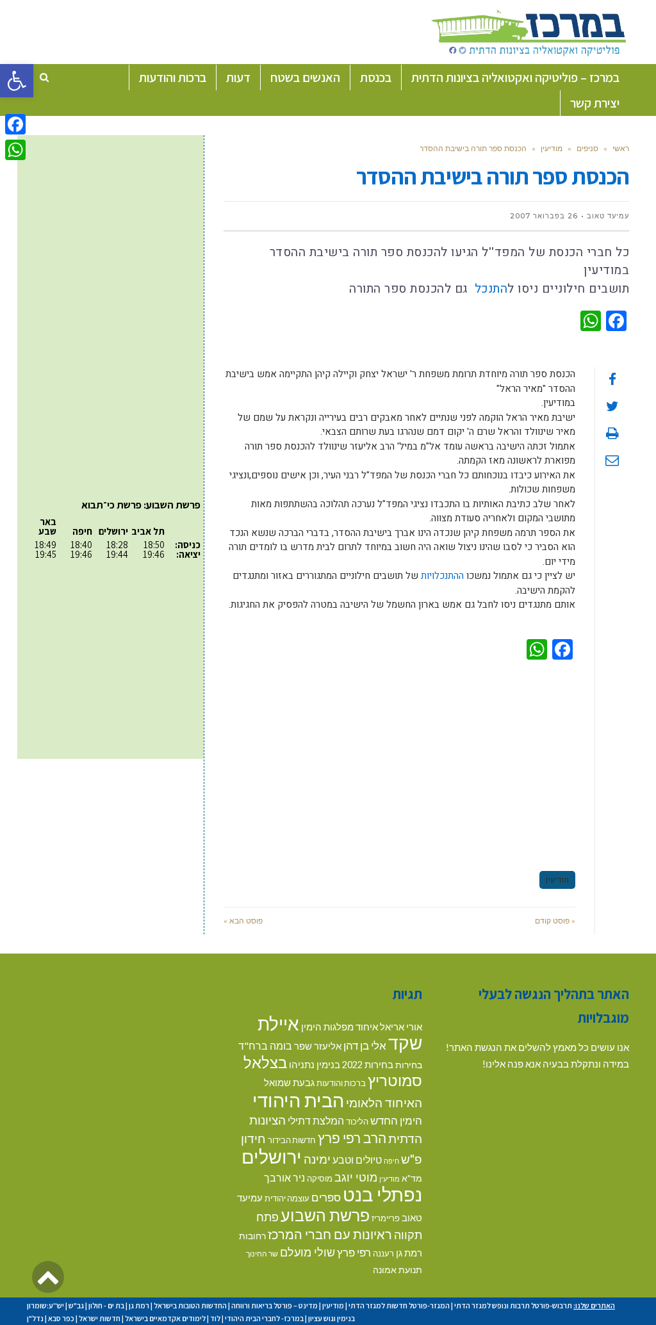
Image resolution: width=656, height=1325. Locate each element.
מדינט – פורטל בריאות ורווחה (274, 1305)
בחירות (408, 1064)
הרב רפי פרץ (352, 1138)
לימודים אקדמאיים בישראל (165, 1318)
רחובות (252, 1235)
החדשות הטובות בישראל (190, 1305)
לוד (215, 1318)
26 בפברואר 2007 (544, 215)
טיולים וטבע (357, 1159)
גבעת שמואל (289, 1082)
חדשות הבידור (292, 1140)
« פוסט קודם (555, 920)
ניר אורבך (284, 1177)
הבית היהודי (298, 1100)
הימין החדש (396, 1120)
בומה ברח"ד (265, 1045)
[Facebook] (15, 124)
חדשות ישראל (99, 1318)
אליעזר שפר (317, 1046)
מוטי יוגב (355, 1177)
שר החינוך (262, 1253)
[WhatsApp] (15, 150)
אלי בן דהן (364, 1045)
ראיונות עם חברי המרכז (330, 1234)
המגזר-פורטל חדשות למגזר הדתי (399, 1305)
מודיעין (551, 148)
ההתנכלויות (442, 576)
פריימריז (386, 1218)
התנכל (489, 289)
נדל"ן (35, 1318)
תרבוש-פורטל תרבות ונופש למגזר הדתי (513, 1305)
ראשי (620, 148)
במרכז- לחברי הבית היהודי (264, 1318)
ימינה (317, 1158)
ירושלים (272, 1156)
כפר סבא (61, 1318)
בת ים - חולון (106, 1305)
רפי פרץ (354, 1252)
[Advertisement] (399, 763)
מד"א (412, 1178)
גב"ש (76, 1305)
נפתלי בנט (382, 1194)
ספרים (326, 1197)
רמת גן (409, 1252)
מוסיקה (319, 1178)
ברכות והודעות (341, 1083)
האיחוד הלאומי (384, 1102)
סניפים (587, 148)
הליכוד (357, 1121)
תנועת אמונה (397, 1269)
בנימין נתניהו (314, 1064)
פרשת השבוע (325, 1214)
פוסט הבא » (243, 920)
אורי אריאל (401, 1026)
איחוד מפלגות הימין (339, 1026)
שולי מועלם (307, 1252)
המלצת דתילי (316, 1120)
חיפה (391, 1161)
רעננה (383, 1253)
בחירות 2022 (367, 1064)
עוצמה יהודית (287, 1198)
